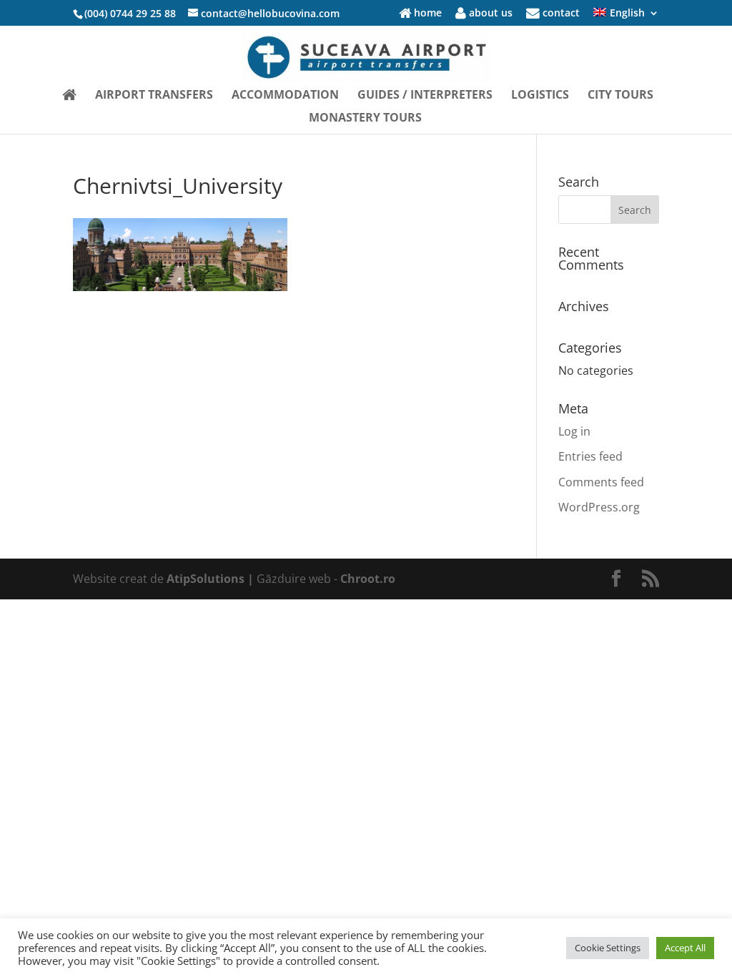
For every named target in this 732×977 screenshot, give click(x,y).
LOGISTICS (540, 95)
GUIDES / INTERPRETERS (425, 95)
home (426, 13)
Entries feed (590, 456)
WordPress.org (599, 507)
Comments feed (601, 482)
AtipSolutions (207, 578)
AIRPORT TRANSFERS (154, 95)
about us (489, 13)
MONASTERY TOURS (365, 118)
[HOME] (69, 100)
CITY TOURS (620, 95)
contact (560, 13)
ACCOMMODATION (285, 95)
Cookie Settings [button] (607, 947)
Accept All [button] (685, 947)
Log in (574, 431)
